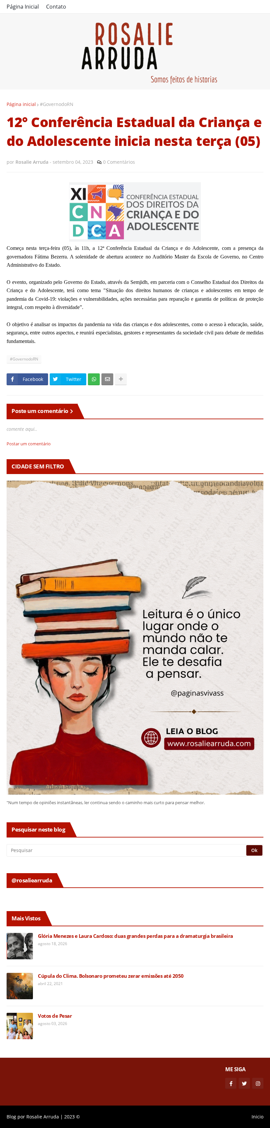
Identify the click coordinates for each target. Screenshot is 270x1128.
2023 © (72, 1116)
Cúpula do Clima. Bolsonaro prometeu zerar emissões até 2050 (111, 976)
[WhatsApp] (94, 379)
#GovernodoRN (56, 104)
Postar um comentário (29, 444)
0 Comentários (119, 162)
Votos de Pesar (55, 1016)
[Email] (107, 379)
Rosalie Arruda (42, 1116)
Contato (56, 6)
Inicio (257, 1116)
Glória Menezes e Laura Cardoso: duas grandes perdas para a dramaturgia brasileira (135, 936)
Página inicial (21, 104)
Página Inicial (23, 6)
